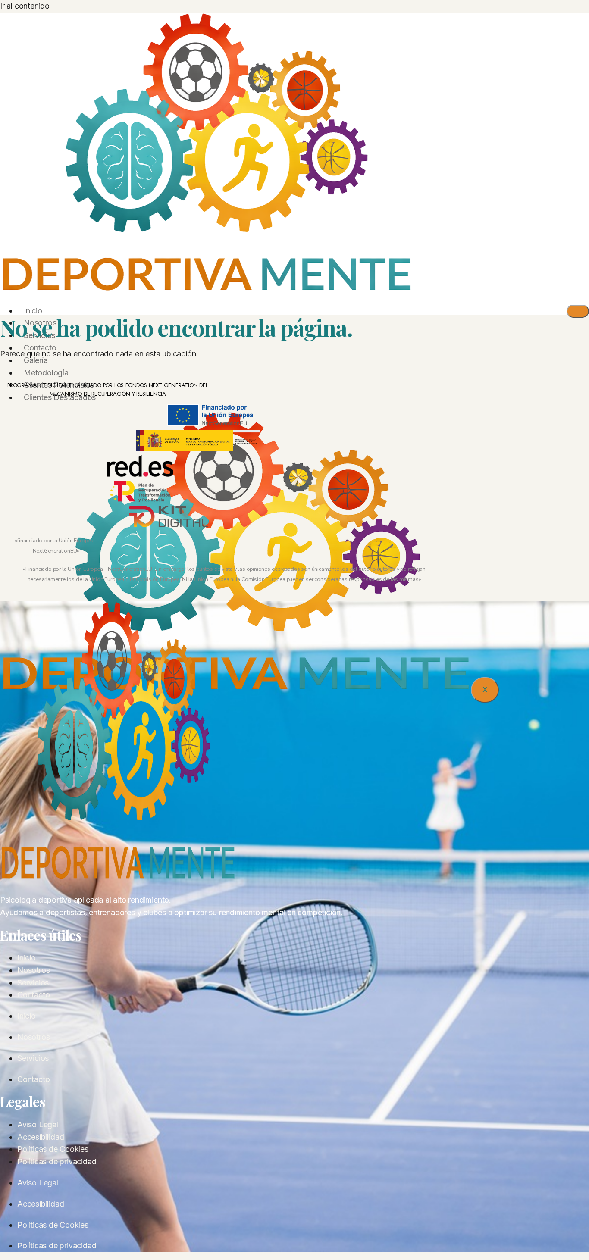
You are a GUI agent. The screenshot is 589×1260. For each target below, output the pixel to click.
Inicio (33, 310)
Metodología (46, 372)
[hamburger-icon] (578, 311)
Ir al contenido (25, 5)
